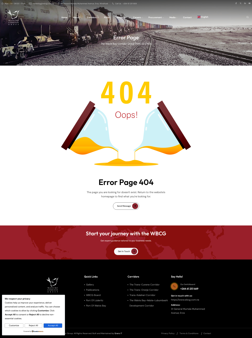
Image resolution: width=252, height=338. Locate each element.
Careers (137, 17)
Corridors (91, 17)
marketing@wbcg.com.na (43, 3)
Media (172, 17)
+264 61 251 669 (130, 3)
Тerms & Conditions (189, 333)
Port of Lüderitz (94, 300)
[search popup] (247, 17)
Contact (187, 17)
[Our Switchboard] (174, 286)
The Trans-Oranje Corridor (144, 289)
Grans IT (118, 333)
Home (64, 17)
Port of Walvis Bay (96, 305)
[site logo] (13, 17)
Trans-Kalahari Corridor (142, 295)
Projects (121, 17)
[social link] (236, 4)
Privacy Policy (168, 333)
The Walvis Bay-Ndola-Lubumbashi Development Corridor (149, 303)
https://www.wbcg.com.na (185, 299)
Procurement (155, 17)
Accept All (53, 325)
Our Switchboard (187, 284)
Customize (14, 325)
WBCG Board (93, 295)
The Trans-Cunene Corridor (145, 284)
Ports (106, 17)
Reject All (33, 325)
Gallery (90, 284)
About (76, 17)
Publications (92, 289)
